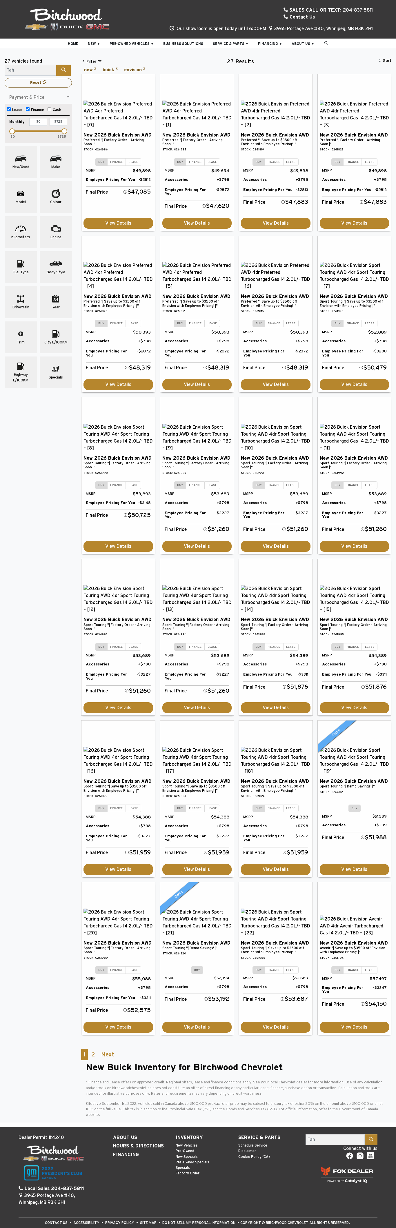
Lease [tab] (133, 162)
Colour (55, 202)
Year (56, 307)
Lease (17, 110)
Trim (21, 342)
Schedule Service (252, 1145)
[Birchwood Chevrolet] (67, 19)
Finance (37, 110)
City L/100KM (56, 342)
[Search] (63, 70)
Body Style (56, 272)
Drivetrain (20, 307)
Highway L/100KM (20, 377)
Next (107, 1054)
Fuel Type (21, 272)
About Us (125, 1137)
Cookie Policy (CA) (254, 1157)
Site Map (148, 1223)
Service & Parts (259, 1137)
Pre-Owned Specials (192, 1162)
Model (21, 202)
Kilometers (20, 237)
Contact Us (301, 17)
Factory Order (187, 1173)
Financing (126, 1154)
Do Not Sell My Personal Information (199, 1223)
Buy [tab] (101, 162)
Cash (57, 110)
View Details (118, 223)
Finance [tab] (116, 162)
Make (55, 167)
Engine (55, 237)
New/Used (20, 167)
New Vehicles (187, 1145)
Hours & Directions (138, 1146)
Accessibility (86, 1223)
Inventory (189, 1137)
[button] (73, 43)
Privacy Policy (120, 1223)
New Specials (187, 1157)
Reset (36, 83)
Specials (56, 377)
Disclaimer (247, 1151)
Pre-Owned (185, 1151)
